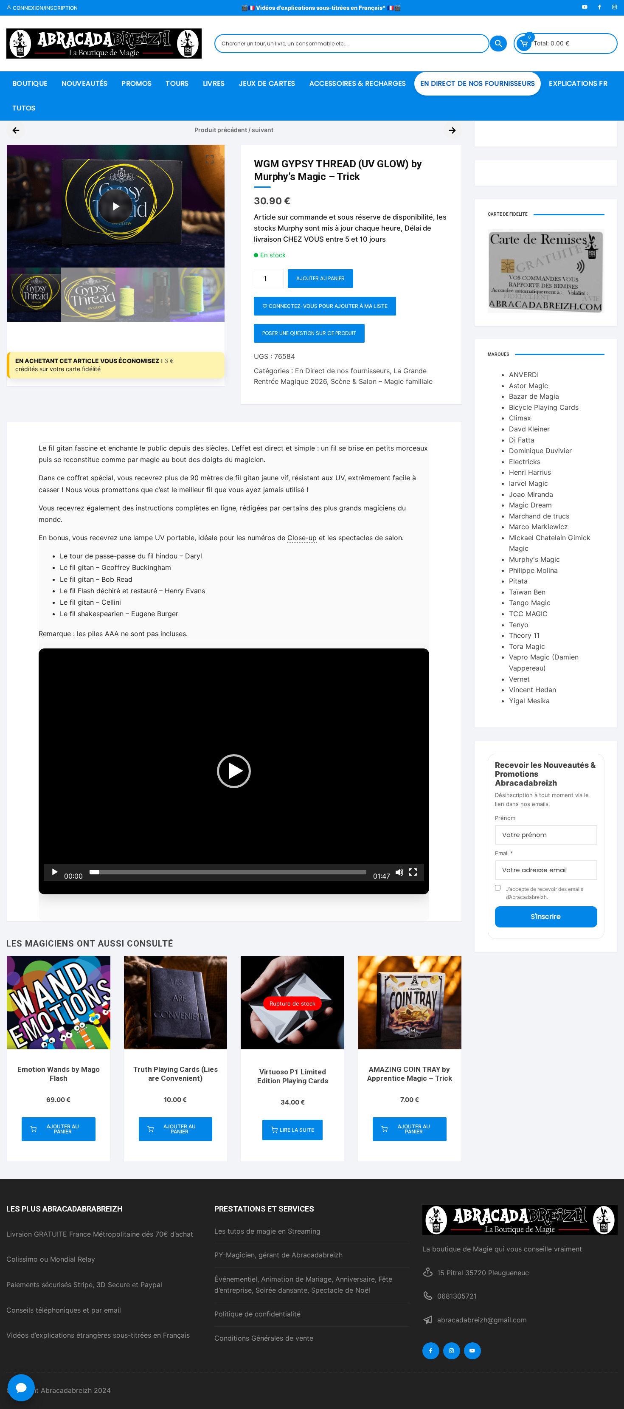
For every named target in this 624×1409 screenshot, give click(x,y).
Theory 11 (524, 635)
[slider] (228, 872)
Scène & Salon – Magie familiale (382, 381)
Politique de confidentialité (257, 1314)
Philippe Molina (533, 570)
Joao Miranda (531, 494)
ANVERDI (524, 374)
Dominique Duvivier (540, 450)
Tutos (24, 108)
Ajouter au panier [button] (63, 1129)
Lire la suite (297, 1130)
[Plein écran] (413, 872)
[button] (209, 159)
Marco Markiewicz (538, 526)
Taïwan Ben (527, 592)
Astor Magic (528, 385)
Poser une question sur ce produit (309, 333)
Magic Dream (530, 505)
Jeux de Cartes (267, 83)
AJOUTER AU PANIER (320, 278)
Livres (214, 83)
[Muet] (399, 872)
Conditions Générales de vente (263, 1338)
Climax (520, 418)
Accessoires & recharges (357, 83)
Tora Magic (527, 646)
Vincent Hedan (532, 689)
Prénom (505, 817)
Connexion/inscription (44, 8)
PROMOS (136, 83)
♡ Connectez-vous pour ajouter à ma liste (325, 306)
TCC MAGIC (528, 613)
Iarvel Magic (528, 483)
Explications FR (578, 83)
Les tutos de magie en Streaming (267, 1231)
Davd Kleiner (529, 429)
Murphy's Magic (534, 559)
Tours (177, 83)
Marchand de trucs (539, 516)
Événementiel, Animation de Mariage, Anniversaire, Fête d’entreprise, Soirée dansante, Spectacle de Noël (303, 1284)
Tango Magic (530, 602)
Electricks (524, 461)
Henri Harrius (530, 472)
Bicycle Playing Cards (544, 407)
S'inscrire (546, 916)
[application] (233, 772)
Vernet (519, 679)
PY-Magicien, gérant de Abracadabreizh (278, 1255)
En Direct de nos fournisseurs (477, 83)
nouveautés (84, 83)
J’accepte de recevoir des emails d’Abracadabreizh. (544, 893)
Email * (504, 853)
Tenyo (518, 624)
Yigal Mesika (529, 700)
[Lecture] (55, 872)
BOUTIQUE (30, 83)
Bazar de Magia (534, 396)
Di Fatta (521, 440)
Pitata (518, 581)
